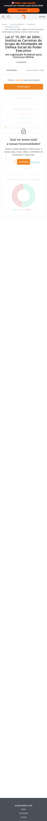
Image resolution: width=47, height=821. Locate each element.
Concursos (23, 813)
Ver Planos (23, 162)
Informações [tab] (12, 70)
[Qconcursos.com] (23, 17)
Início (23, 809)
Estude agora (23, 86)
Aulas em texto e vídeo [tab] (35, 70)
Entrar (42, 16)
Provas (24, 817)
